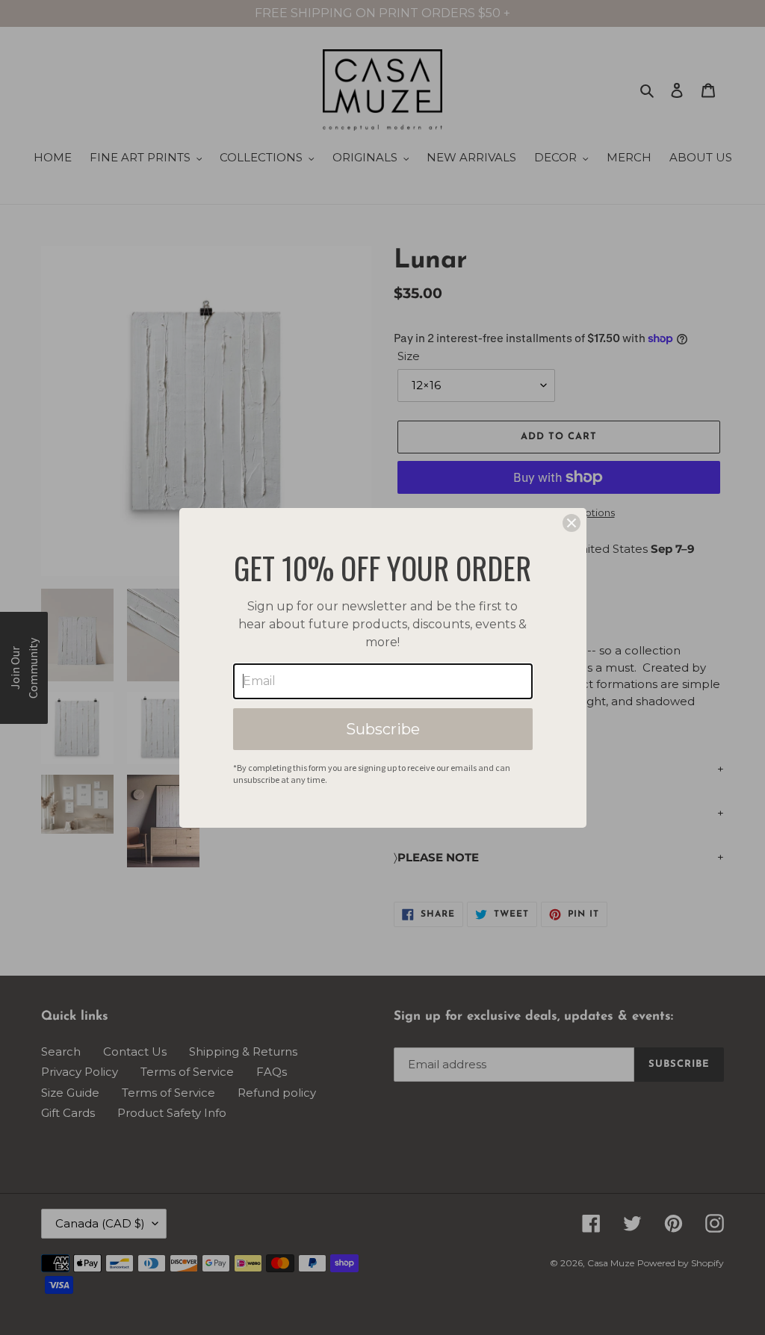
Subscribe (383, 729)
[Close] (571, 523)
